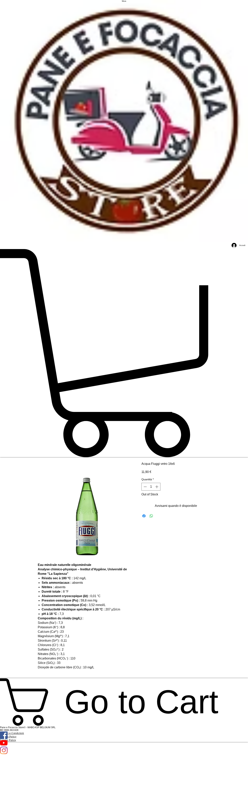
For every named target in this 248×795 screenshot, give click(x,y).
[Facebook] (124, 735)
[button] (124, 353)
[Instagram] (124, 750)
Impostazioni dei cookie (203, 788)
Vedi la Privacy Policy (139, 790)
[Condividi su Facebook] (144, 516)
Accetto (230, 788)
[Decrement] (144, 486)
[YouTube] (124, 743)
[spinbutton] (150, 486)
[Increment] (157, 486)
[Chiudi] (243, 788)
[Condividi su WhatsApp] (151, 516)
